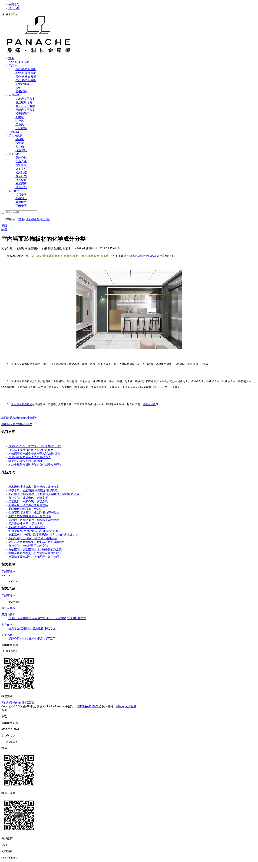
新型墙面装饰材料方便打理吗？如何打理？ (35, 556)
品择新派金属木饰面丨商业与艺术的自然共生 (36, 542)
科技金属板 (8, 608)
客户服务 (14, 190)
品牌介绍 (21, 157)
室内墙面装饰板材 (144, 255)
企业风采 (21, 165)
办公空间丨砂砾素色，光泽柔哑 (28, 497)
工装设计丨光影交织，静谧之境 (28, 501)
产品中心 (14, 65)
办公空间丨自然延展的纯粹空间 (28, 545)
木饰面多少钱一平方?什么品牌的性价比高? (34, 446)
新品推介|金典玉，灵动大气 (25, 523)
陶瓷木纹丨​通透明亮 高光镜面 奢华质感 (33, 490)
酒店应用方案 (23, 102)
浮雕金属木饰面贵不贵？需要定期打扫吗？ (35, 553)
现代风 (19, 120)
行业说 (19, 143)
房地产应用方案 (25, 98)
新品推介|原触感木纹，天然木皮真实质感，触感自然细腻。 (45, 494)
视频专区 (21, 194)
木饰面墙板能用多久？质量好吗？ (29, 457)
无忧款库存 (22, 84)
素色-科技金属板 (25, 76)
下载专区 (21, 205)
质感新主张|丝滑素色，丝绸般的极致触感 (33, 519)
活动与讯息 (15, 135)
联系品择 (14, 8)
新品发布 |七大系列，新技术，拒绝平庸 (32, 538)
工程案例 (21, 128)
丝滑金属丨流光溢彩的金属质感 (28, 505)
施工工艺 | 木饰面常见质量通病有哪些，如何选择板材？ (43, 534)
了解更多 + (8, 571)
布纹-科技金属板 (25, 80)
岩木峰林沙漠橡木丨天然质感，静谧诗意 (33, 486)
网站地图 (7, 702)
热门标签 (130, 706)
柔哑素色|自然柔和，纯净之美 (26, 508)
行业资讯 (21, 150)
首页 (11, 58)
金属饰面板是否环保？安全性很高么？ (32, 449)
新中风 (19, 117)
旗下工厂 (21, 168)
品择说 (19, 139)
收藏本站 (14, 4)
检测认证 (21, 172)
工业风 (19, 124)
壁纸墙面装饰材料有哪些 (16, 424)
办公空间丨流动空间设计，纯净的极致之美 (35, 549)
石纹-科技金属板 (25, 72)
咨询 (4, 710)
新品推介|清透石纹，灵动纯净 (26, 527)
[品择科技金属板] (38, 52)
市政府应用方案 (25, 109)
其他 (18, 87)
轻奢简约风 (22, 113)
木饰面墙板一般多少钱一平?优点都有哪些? (34, 453)
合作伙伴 (21, 179)
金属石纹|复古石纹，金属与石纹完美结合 (33, 512)
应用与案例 (15, 95)
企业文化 (21, 161)
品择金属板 (149, 404)
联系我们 (21, 187)
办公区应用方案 (25, 106)
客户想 (19, 146)
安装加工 (21, 198)
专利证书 (21, 176)
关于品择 (14, 154)
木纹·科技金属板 (18, 61)
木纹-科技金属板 (25, 69)
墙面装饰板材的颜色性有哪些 (19, 417)
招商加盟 (14, 131)
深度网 (120, 706)
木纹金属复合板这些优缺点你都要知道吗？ (35, 464)
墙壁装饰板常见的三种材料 (25, 460)
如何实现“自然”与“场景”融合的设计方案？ (34, 530)
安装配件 (21, 91)
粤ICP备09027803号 (89, 706)
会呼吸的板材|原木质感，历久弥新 (29, 516)
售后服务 (21, 201)
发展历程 (21, 183)
